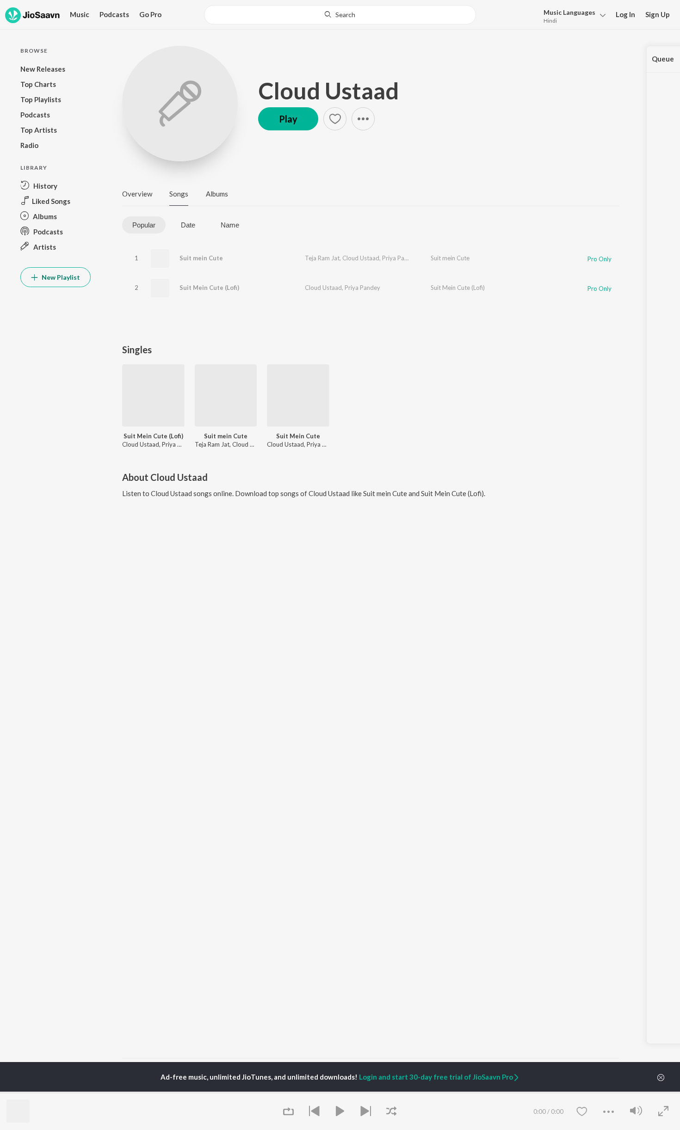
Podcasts (114, 14)
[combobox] (340, 15)
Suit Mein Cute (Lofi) (209, 287)
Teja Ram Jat (322, 258)
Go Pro (150, 14)
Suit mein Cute (201, 258)
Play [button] (288, 118)
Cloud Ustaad (328, 90)
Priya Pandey (399, 258)
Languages (569, 12)
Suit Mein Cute (298, 436)
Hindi (550, 21)
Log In (625, 14)
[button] (572, 15)
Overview (137, 194)
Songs (178, 194)
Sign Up (657, 14)
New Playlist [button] (60, 277)
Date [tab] (188, 225)
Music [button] (79, 14)
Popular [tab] (143, 225)
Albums (217, 194)
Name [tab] (230, 225)
